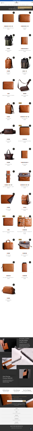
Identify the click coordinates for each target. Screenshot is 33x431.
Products (16, 415)
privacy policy (20, 404)
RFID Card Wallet (24, 164)
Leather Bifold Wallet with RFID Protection (25, 50)
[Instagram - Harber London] (15, 429)
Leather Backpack (8, 118)
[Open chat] (31, 429)
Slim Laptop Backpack (24, 209)
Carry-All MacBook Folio (24, 186)
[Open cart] (31, 2)
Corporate (16, 422)
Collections (16, 418)
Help (16, 411)
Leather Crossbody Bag (24, 95)
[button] (25, 7)
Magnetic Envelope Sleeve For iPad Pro (8, 231)
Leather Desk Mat (8, 209)
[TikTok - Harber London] (18, 429)
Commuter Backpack (8, 50)
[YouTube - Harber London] (20, 429)
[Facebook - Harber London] (14, 429)
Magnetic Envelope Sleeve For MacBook (8, 95)
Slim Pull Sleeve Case (24, 277)
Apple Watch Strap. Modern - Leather (8, 186)
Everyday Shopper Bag (8, 164)
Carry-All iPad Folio (25, 118)
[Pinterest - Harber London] (17, 429)
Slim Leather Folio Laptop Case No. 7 (8, 277)
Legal (16, 408)
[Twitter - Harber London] (12, 429)
